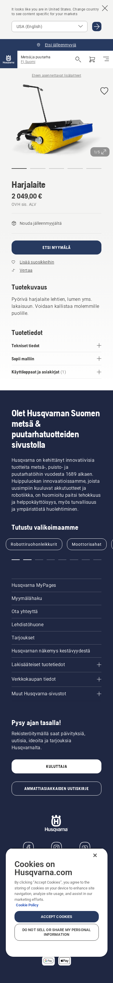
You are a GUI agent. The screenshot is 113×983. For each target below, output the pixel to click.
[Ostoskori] (92, 59)
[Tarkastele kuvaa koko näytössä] (56, 121)
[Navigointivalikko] (106, 59)
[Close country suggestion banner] (105, 8)
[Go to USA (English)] (96, 26)
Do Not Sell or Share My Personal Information (56, 932)
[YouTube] (85, 848)
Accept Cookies (56, 916)
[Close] (95, 855)
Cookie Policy (27, 905)
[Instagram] (56, 848)
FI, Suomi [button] (28, 62)
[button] (104, 91)
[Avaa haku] (78, 59)
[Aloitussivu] (8, 59)
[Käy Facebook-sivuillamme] (28, 848)
